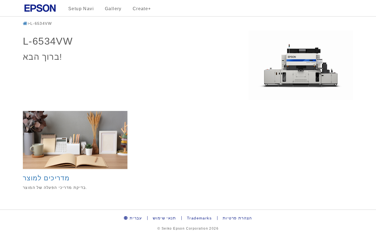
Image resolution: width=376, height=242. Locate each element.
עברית (135, 218)
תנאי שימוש (164, 218)
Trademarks (199, 218)
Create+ (142, 8)
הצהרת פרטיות (237, 218)
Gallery (113, 8)
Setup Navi (81, 8)
